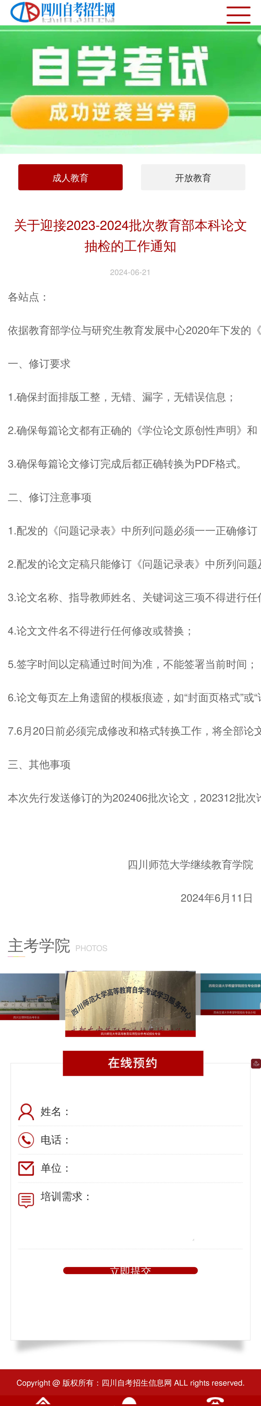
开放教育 (193, 177)
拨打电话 (215, 1403)
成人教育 (70, 177)
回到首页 (43, 1403)
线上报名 (129, 1403)
